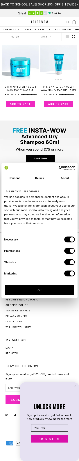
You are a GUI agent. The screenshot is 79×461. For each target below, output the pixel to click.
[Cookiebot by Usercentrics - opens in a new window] (59, 167)
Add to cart (20, 104)
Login (10, 347)
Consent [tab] (14, 178)
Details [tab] (39, 178)
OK (39, 289)
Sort (44, 36)
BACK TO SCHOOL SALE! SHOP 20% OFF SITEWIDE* (39, 4)
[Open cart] (74, 22)
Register (12, 353)
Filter (15, 36)
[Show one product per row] (67, 36)
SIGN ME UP (50, 439)
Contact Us (14, 321)
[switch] (69, 251)
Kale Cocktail (35, 29)
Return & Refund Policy (23, 299)
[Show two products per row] (73, 36)
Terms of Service (18, 310)
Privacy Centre (17, 316)
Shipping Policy (17, 305)
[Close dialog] (75, 386)
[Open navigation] (5, 21)
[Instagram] (7, 415)
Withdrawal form (18, 327)
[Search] (67, 22)
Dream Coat (12, 29)
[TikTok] (15, 415)
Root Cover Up (60, 29)
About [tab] (65, 178)
